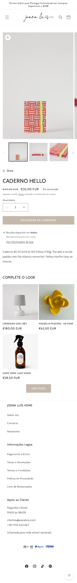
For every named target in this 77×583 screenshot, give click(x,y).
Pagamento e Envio (18, 454)
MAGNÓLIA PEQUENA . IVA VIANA (56, 323)
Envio (21, 194)
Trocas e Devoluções (18, 462)
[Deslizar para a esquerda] (4, 153)
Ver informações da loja (19, 241)
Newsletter (13, 431)
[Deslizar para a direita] (73, 153)
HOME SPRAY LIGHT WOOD (17, 373)
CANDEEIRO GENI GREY (15, 323)
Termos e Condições (18, 470)
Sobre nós (13, 415)
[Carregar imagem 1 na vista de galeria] (18, 152)
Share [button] (10, 170)
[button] (7, 17)
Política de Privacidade (20, 478)
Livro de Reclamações (19, 486)
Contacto (12, 423)
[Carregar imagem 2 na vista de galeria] (38, 152)
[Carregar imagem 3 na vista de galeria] (58, 152)
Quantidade (9, 200)
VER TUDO (39, 388)
